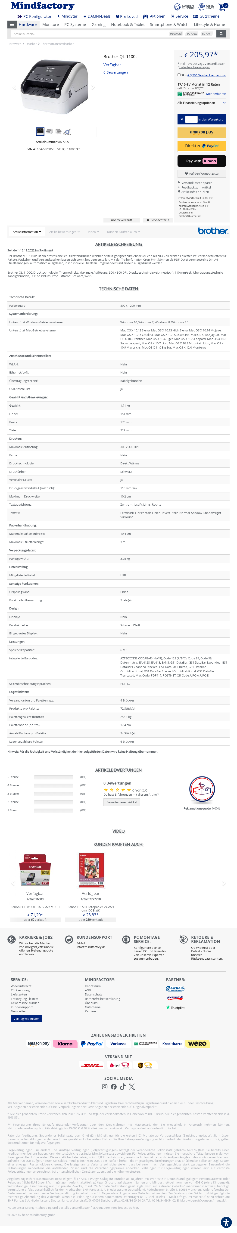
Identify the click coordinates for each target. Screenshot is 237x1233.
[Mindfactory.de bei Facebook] (113, 1086)
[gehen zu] (7, 757)
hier (135, 1207)
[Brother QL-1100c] (54, 87)
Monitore (50, 24)
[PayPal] (92, 1043)
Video (92, 232)
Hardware (28, 24)
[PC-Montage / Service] (147, 949)
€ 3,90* (206, 75)
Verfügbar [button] (112, 64)
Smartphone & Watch (169, 24)
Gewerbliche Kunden (25, 1003)
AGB (88, 990)
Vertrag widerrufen (27, 1019)
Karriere (90, 1011)
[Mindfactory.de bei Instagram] (104, 1086)
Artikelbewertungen (63, 232)
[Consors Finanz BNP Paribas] (146, 1043)
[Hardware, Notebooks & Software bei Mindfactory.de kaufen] (61, 6)
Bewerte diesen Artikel (121, 802)
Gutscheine (209, 16)
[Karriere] (32, 946)
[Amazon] (39, 1043)
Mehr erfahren (216, 94)
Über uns (91, 1003)
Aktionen (157, 16)
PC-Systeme (75, 24)
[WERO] (198, 1043)
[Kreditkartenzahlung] (171, 1043)
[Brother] (213, 230)
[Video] (67, 131)
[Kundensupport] (184, 6)
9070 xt (192, 33)
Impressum (93, 986)
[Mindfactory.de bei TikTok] (122, 1086)
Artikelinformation (25, 232)
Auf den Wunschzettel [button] (203, 173)
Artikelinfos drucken (195, 192)
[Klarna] (66, 1043)
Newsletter (18, 1011)
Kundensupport (22, 1007)
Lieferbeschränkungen (194, 67)
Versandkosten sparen (196, 183)
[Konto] (206, 6)
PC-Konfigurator (37, 16)
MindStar (69, 16)
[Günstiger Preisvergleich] (175, 997)
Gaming (99, 24)
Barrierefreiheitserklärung (102, 999)
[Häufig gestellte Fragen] (90, 943)
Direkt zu (193, 145)
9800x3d (176, 33)
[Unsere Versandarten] (118, 1065)
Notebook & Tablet (128, 24)
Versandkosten (215, 64)
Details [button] (35, 881)
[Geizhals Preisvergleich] (175, 988)
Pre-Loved (129, 16)
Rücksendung (20, 990)
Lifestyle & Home (209, 24)
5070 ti (206, 33)
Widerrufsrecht (21, 986)
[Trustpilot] (175, 1007)
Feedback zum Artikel (196, 187)
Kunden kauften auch (122, 232)
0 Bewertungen (115, 72)
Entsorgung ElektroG (25, 999)
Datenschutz (93, 994)
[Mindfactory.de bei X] (131, 1086)
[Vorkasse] (119, 1043)
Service (181, 16)
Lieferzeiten (19, 994)
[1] (202, 132)
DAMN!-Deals (99, 16)
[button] (12, 24)
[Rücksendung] (204, 949)
